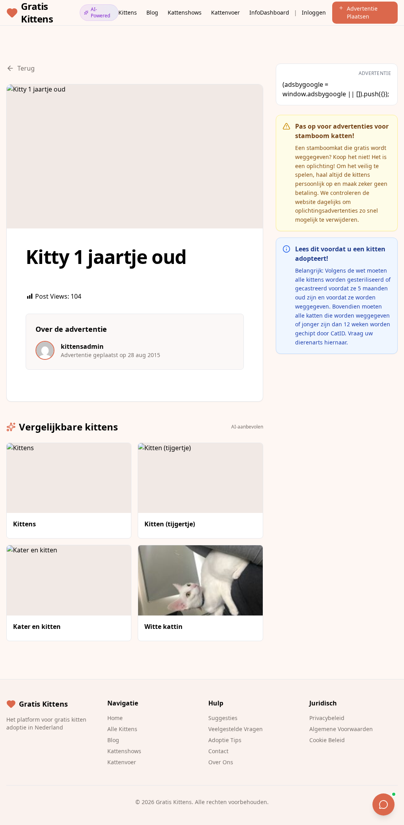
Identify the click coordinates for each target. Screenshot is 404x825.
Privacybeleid (326, 718)
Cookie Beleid (327, 740)
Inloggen (314, 12)
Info (254, 12)
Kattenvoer (225, 12)
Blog (152, 12)
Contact (218, 751)
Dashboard (274, 12)
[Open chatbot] (383, 804)
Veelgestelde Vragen (235, 729)
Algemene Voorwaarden (341, 729)
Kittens (127, 12)
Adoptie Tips (224, 740)
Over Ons (220, 762)
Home (115, 718)
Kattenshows (185, 12)
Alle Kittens (122, 729)
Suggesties (223, 718)
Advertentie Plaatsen (362, 12)
